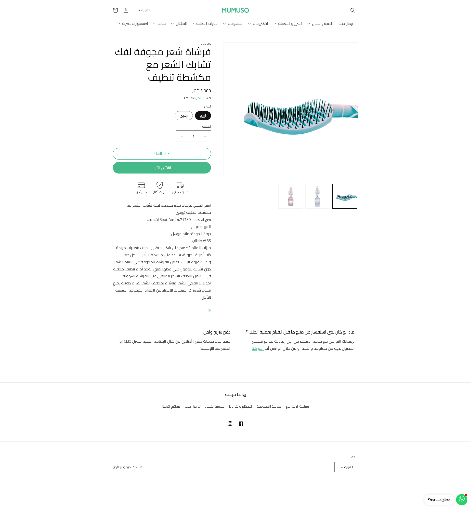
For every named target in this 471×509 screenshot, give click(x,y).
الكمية (206, 126)
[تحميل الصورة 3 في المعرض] (290, 196)
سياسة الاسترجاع (297, 406)
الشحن (199, 98)
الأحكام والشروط (240, 406)
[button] (352, 10)
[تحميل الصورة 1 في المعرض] (344, 196)
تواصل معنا (192, 406)
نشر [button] (202, 310)
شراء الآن (162, 168)
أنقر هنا (258, 348)
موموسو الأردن (122, 467)
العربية (145, 10)
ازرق (203, 115)
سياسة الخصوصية (269, 406)
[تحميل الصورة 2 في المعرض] (317, 196)
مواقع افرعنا (171, 406)
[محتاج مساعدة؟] (462, 500)
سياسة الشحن (214, 406)
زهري (184, 115)
